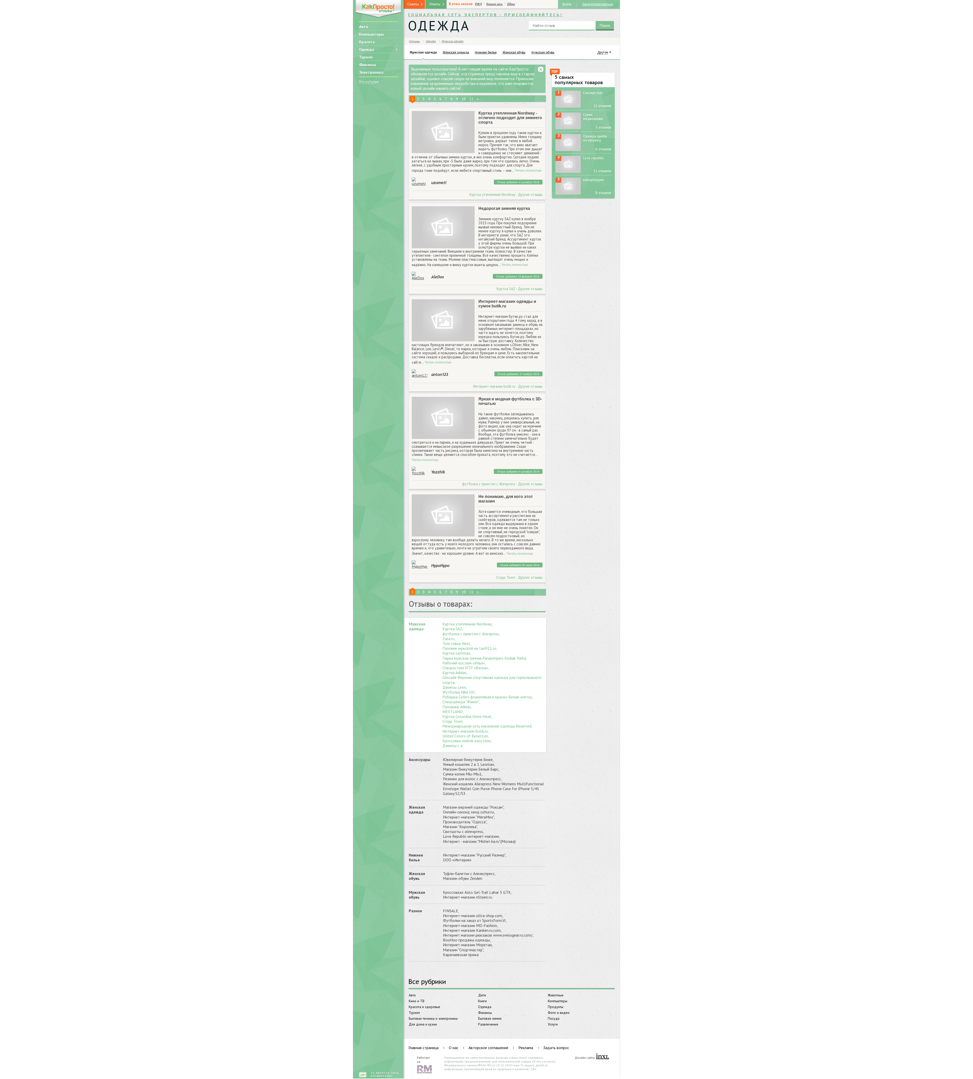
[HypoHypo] (419, 564)
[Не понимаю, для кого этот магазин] (443, 515)
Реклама (525, 1048)
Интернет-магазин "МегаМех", (469, 817)
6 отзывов (603, 149)
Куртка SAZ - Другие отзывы (519, 289)
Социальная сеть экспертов (485, 15)
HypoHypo (440, 565)
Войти (567, 4)
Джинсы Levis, (454, 687)
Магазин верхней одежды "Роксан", (473, 807)
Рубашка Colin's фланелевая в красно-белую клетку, (487, 697)
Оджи (511, 4)
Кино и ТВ (416, 1001)
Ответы (434, 4)
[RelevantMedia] (424, 1069)
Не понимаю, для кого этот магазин (505, 498)
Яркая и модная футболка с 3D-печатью (510, 401)
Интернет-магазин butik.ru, (465, 731)
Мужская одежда (417, 626)
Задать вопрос (556, 1048)
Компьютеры (371, 34)
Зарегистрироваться (597, 4)
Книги (482, 1001)
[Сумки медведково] (568, 121)
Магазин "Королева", (460, 826)
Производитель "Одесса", (465, 822)
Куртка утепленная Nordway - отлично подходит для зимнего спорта (510, 117)
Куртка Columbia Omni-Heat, (467, 716)
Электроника (371, 72)
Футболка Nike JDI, (459, 692)
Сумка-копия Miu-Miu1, (463, 774)
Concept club (593, 93)
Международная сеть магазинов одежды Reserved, (487, 726)
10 (464, 99)
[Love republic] (568, 164)
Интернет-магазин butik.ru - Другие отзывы (507, 386)
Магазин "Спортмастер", (463, 949)
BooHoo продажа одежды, (467, 940)
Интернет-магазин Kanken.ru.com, (472, 930)
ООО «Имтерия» (457, 860)
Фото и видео (559, 1012)
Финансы (367, 64)
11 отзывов (602, 106)
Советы (413, 4)
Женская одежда (417, 809)
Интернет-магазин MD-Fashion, (470, 925)
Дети (482, 995)
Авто (363, 26)
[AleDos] (419, 276)
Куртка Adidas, (454, 672)
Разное (415, 910)
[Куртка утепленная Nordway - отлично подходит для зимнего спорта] (443, 132)
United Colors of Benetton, (465, 736)
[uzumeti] (419, 181)
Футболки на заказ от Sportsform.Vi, (475, 920)
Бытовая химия (489, 1018)
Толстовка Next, (456, 643)
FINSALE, (451, 910)
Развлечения (488, 1024)
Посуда (553, 1018)
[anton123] (419, 373)
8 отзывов (603, 193)
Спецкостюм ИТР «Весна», (465, 667)
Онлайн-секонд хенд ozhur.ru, (469, 812)
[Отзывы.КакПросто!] (378, 9)
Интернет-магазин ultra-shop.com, (473, 915)
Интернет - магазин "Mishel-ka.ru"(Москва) (479, 841)
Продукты (555, 1006)
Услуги (553, 1024)
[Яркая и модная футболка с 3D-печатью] (443, 418)
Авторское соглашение (488, 1048)
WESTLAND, (453, 711)
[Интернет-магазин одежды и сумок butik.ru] (443, 320)
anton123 (439, 374)
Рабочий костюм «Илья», (464, 663)
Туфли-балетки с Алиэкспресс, (469, 873)
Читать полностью (528, 171)
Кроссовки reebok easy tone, (467, 740)
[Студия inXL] (602, 1056)
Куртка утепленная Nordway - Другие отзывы (506, 195)
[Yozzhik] (419, 471)
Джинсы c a (452, 745)
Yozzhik (438, 472)
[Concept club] (568, 99)
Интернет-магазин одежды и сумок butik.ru (507, 303)
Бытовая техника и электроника (433, 1018)
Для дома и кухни (423, 1024)
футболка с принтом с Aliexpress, (471, 633)
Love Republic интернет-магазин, (471, 836)
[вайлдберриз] (568, 186)
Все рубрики (369, 82)
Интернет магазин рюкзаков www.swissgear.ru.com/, (488, 935)
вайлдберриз (593, 180)
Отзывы (414, 41)
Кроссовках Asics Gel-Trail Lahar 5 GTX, (477, 892)
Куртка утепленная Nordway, (467, 624)
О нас (453, 1048)
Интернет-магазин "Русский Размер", (474, 855)
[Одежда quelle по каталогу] (568, 142)
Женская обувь (417, 876)
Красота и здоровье (424, 1006)
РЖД (478, 4)
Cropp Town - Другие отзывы (519, 577)
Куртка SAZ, (452, 628)
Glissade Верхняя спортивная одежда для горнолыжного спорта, (491, 680)
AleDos (437, 277)
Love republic (593, 158)
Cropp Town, (453, 721)
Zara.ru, (448, 638)
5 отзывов (603, 127)
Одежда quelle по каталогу (595, 138)
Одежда (366, 49)
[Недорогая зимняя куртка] (443, 227)
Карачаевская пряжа (461, 954)
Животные (556, 995)
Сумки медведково (593, 117)
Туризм (365, 57)
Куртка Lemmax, (456, 653)
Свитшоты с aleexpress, (463, 831)
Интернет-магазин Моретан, (468, 944)
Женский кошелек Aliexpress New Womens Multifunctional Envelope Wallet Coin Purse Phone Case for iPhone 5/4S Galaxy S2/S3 (493, 789)
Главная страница (423, 1048)
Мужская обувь (417, 895)
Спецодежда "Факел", (461, 701)
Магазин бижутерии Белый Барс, (471, 769)
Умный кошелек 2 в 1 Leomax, (469, 764)
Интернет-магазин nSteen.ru (467, 897)
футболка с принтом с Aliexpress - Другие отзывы (502, 484)
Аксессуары (419, 759)
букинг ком (494, 4)
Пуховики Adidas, (457, 706)
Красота (367, 41)
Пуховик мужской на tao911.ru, (469, 648)
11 (471, 99)
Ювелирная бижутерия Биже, (468, 759)
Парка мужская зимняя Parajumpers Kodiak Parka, (484, 658)
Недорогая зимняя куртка (504, 208)
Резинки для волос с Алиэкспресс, (472, 778)
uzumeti (438, 182)
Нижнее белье (416, 857)
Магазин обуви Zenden (462, 878)
